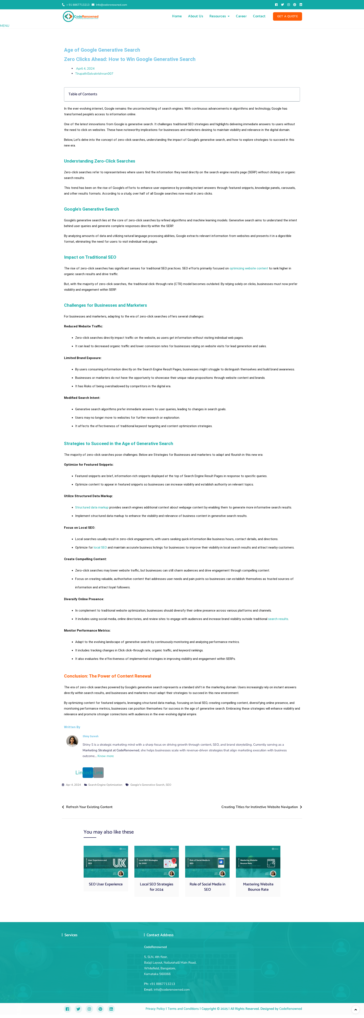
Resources (217, 16)
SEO (168, 785)
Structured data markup (91, 507)
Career (241, 16)
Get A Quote (287, 16)
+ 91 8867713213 (78, 5)
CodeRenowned (290, 1009)
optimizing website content (249, 268)
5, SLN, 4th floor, (155, 957)
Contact (259, 16)
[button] (4, 26)
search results (278, 619)
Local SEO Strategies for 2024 (156, 887)
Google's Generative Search (147, 785)
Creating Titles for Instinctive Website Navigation (259, 807)
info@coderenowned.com (172, 989)
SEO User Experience (106, 884)
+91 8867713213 (162, 984)
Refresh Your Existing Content (89, 807)
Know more (106, 756)
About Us (195, 16)
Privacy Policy (155, 1009)
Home (177, 16)
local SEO (100, 547)
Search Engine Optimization (105, 785)
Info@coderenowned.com (111, 5)
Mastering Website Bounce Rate (258, 887)
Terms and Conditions (183, 1009)
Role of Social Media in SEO (207, 887)
